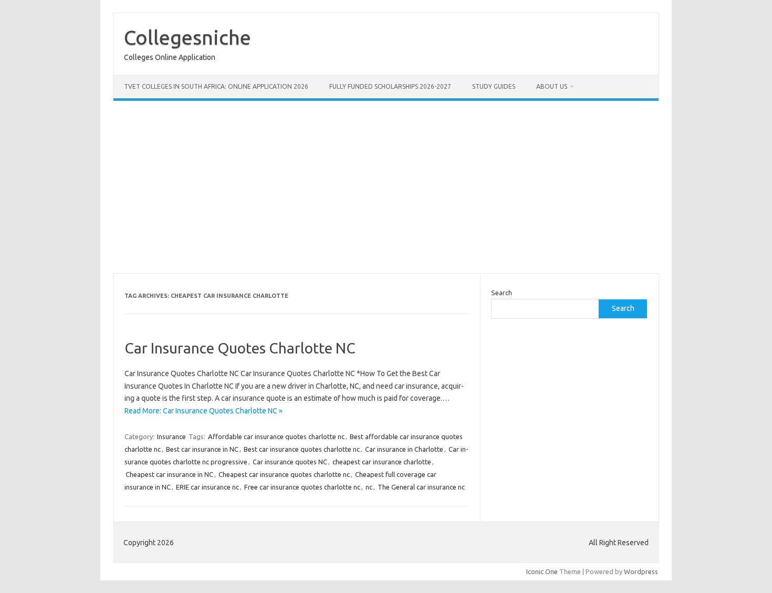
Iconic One (542, 571)
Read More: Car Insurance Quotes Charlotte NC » (203, 411)
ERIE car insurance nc (207, 487)
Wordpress (641, 571)
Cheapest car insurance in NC (169, 474)
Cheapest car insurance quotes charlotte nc (284, 474)
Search (501, 292)
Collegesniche (187, 37)
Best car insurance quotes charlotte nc (302, 449)
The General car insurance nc (421, 487)
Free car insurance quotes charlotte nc (302, 487)
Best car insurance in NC (202, 449)
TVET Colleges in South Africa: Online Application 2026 (216, 86)
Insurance (171, 436)
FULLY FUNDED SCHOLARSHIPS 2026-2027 (390, 86)
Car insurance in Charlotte (404, 449)
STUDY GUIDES (493, 86)
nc (369, 487)
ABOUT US (551, 86)
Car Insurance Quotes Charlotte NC (240, 348)
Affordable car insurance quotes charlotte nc (276, 436)
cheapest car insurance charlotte (381, 461)
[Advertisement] (428, 187)
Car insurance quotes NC (290, 461)
